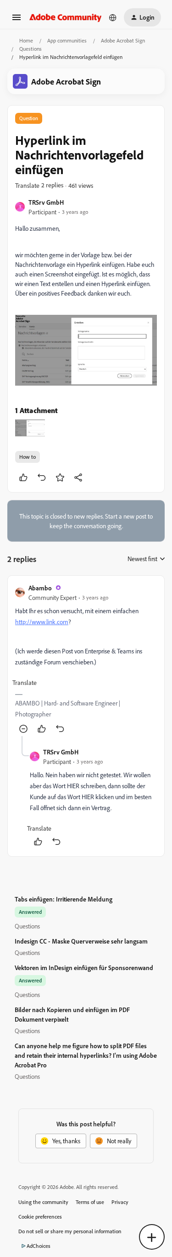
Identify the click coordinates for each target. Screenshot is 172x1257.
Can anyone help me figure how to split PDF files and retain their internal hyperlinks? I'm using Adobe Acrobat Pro (86, 1055)
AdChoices (38, 1245)
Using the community (43, 1202)
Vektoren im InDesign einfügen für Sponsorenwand (84, 967)
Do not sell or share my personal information (70, 1231)
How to (27, 456)
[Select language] (112, 17)
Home (26, 40)
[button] (16, 20)
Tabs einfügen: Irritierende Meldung (63, 899)
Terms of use (90, 1202)
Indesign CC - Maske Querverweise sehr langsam (81, 941)
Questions (30, 48)
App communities (67, 40)
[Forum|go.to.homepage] (65, 17)
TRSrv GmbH (46, 202)
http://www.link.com (41, 622)
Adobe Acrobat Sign (123, 40)
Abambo (40, 588)
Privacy (119, 1202)
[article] (86, 659)
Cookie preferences (40, 1216)
